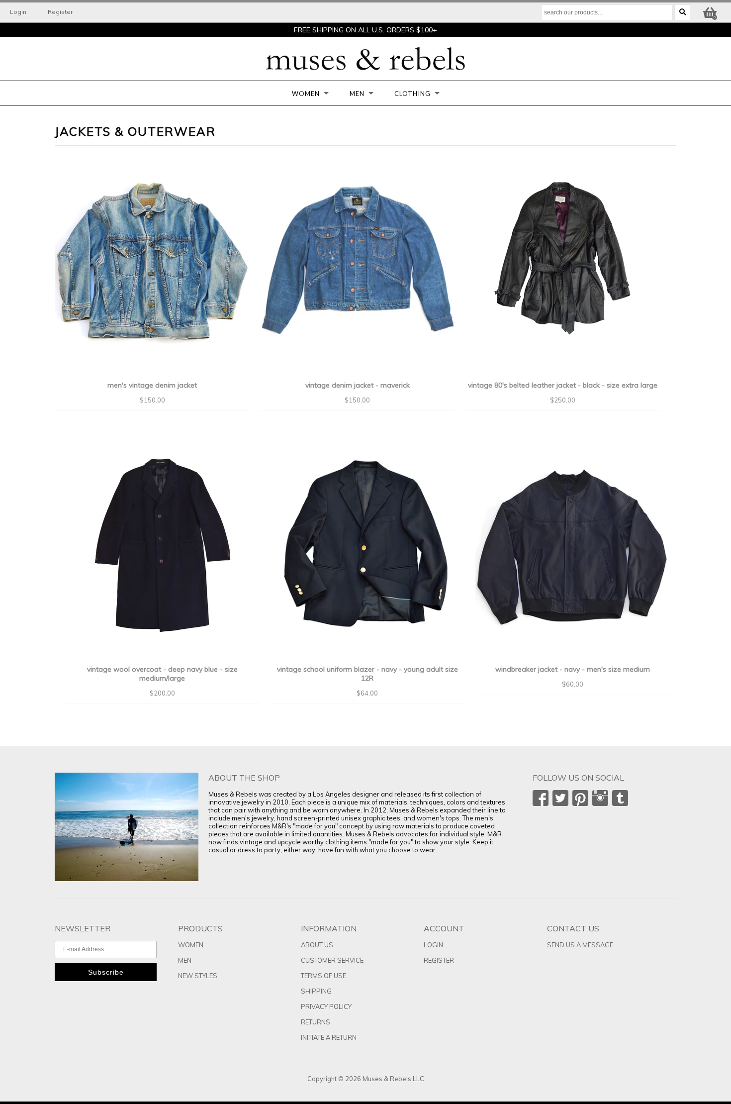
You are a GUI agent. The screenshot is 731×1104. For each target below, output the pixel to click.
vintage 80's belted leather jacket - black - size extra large (562, 385)
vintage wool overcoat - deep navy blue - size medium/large (162, 674)
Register (60, 11)
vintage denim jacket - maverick (357, 385)
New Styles (197, 976)
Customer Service (332, 960)
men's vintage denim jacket (152, 385)
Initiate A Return (329, 1037)
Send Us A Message (580, 945)
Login (18, 11)
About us (317, 945)
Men (357, 94)
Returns (315, 1022)
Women (306, 94)
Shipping (316, 991)
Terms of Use (323, 976)
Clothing (412, 94)
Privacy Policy (326, 1006)
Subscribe (106, 972)
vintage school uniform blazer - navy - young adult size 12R (367, 674)
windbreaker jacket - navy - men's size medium (572, 669)
